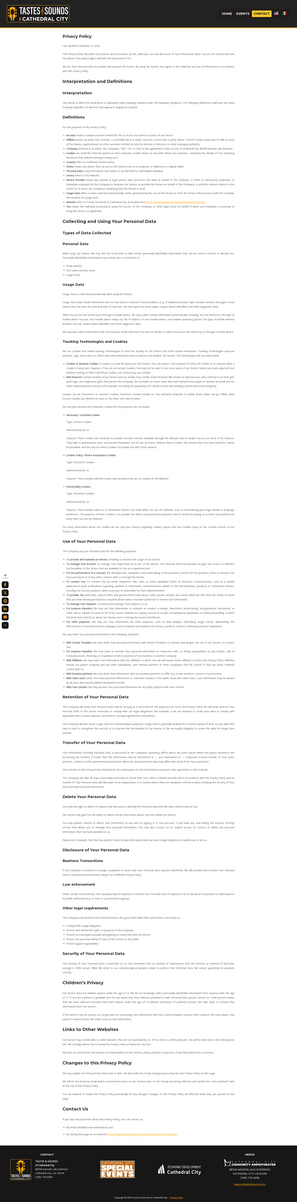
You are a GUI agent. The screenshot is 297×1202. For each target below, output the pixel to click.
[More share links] (5, 625)
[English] (276, 13)
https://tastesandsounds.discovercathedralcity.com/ (175, 202)
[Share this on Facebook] (5, 584)
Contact (262, 14)
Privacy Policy (176, 1197)
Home (227, 14)
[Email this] (5, 617)
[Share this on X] (5, 592)
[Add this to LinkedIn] (5, 609)
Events (242, 14)
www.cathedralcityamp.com (250, 1184)
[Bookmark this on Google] (5, 600)
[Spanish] (284, 13)
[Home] (38, 13)
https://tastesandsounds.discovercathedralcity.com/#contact (143, 1134)
